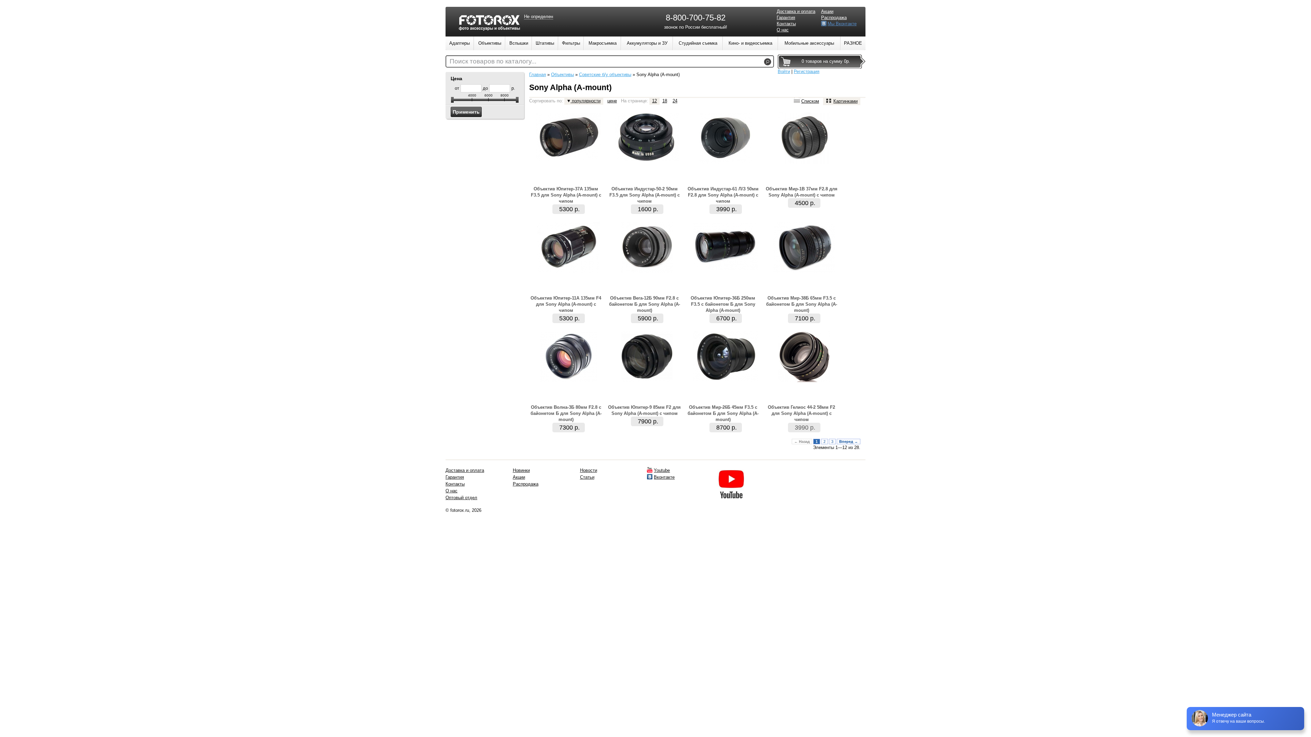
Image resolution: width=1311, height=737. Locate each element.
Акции (827, 11)
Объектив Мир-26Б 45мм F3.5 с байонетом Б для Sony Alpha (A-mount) (723, 413)
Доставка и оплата (796, 11)
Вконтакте (664, 477)
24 (675, 100)
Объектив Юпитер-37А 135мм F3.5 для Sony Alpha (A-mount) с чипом (566, 195)
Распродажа (834, 17)
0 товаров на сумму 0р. (826, 61)
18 (664, 100)
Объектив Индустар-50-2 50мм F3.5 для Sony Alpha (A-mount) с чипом (644, 195)
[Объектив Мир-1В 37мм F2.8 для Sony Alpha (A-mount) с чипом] (804, 162)
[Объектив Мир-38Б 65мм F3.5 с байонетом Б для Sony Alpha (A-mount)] (804, 271)
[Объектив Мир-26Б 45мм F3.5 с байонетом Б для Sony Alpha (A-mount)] (725, 379)
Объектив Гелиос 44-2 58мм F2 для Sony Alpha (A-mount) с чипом (801, 413)
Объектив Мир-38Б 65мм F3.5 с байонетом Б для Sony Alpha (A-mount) (801, 304)
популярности (585, 100)
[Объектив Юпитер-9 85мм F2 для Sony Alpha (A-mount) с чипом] (647, 380)
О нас (783, 29)
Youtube (662, 470)
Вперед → (848, 441)
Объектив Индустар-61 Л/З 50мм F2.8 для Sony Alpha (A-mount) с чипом (723, 195)
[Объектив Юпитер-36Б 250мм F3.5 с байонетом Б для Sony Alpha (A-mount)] (725, 268)
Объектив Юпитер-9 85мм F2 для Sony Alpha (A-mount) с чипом (644, 410)
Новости (588, 470)
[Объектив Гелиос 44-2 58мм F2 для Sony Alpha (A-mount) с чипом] (804, 380)
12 (654, 100)
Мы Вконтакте (842, 23)
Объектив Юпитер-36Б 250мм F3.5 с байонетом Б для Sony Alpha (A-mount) (723, 304)
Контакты (786, 23)
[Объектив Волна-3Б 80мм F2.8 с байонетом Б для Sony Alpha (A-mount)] (568, 380)
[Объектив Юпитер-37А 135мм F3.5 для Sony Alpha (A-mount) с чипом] (568, 159)
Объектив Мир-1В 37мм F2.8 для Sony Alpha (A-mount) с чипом (801, 192)
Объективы (562, 74)
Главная (537, 74)
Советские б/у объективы (605, 74)
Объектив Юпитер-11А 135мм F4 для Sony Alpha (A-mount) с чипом (566, 304)
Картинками (845, 101)
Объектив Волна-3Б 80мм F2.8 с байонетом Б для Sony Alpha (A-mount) (566, 413)
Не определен (538, 16)
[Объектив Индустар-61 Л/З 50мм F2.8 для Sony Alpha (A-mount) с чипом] (726, 162)
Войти (784, 71)
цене (612, 100)
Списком (810, 101)
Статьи (587, 477)
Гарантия (786, 17)
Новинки (521, 470)
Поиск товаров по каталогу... (493, 61)
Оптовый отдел (461, 497)
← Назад (802, 441)
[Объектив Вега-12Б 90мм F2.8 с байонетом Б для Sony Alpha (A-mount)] (647, 271)
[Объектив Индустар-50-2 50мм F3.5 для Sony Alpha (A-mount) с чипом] (647, 159)
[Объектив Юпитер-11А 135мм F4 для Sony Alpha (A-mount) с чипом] (568, 271)
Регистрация (806, 71)
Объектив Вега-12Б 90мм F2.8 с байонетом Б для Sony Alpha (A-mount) (644, 304)
